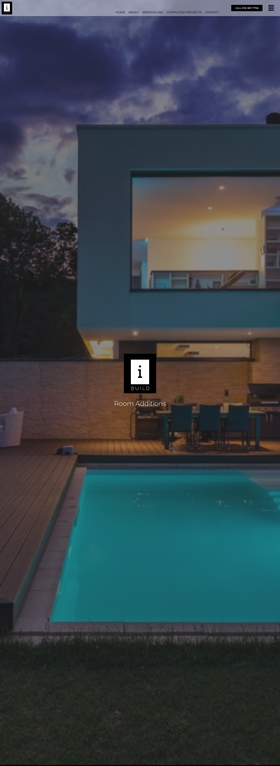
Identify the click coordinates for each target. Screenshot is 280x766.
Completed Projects (184, 12)
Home (120, 12)
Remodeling (152, 12)
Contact (212, 12)
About (133, 12)
